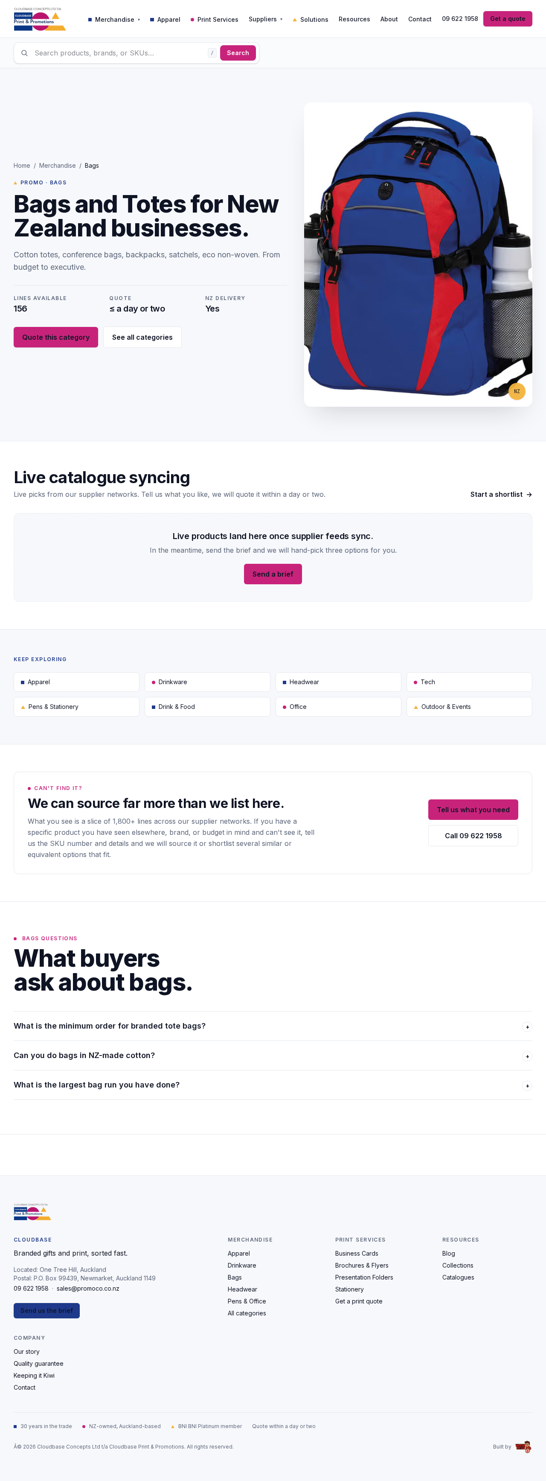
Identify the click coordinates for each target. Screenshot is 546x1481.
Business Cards (356, 1253)
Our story (27, 1351)
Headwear (304, 681)
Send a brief (273, 574)
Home (22, 165)
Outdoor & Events (446, 706)
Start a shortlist (501, 494)
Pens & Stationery (53, 706)
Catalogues (458, 1277)
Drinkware (173, 681)
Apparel (39, 681)
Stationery (349, 1289)
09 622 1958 (460, 18)
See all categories (142, 337)
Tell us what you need (473, 809)
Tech (428, 681)
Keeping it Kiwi (34, 1375)
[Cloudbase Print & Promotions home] (40, 19)
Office (298, 706)
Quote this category (56, 337)
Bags (235, 1277)
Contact (24, 1387)
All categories (247, 1313)
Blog (448, 1253)
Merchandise (57, 165)
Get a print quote (359, 1301)
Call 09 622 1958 (473, 835)
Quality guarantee (39, 1363)
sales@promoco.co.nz (88, 1288)
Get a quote (508, 18)
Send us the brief (46, 1310)
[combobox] (136, 53)
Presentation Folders (364, 1277)
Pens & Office (247, 1301)
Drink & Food (177, 706)
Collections (457, 1265)
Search (238, 52)
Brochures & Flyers (362, 1265)
